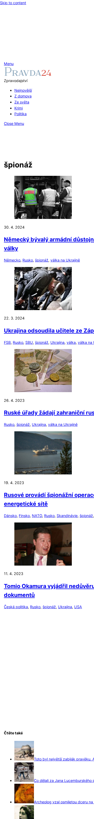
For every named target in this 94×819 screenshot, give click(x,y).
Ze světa (21, 102)
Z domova (23, 96)
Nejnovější (23, 90)
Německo (12, 260)
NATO (37, 515)
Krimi (18, 108)
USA (78, 607)
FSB (7, 342)
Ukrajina (57, 342)
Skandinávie (67, 515)
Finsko (24, 515)
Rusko (27, 260)
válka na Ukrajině (65, 260)
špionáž (41, 260)
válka (71, 342)
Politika (20, 114)
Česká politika (16, 607)
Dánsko (10, 515)
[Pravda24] (28, 74)
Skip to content (13, 3)
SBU (29, 342)
